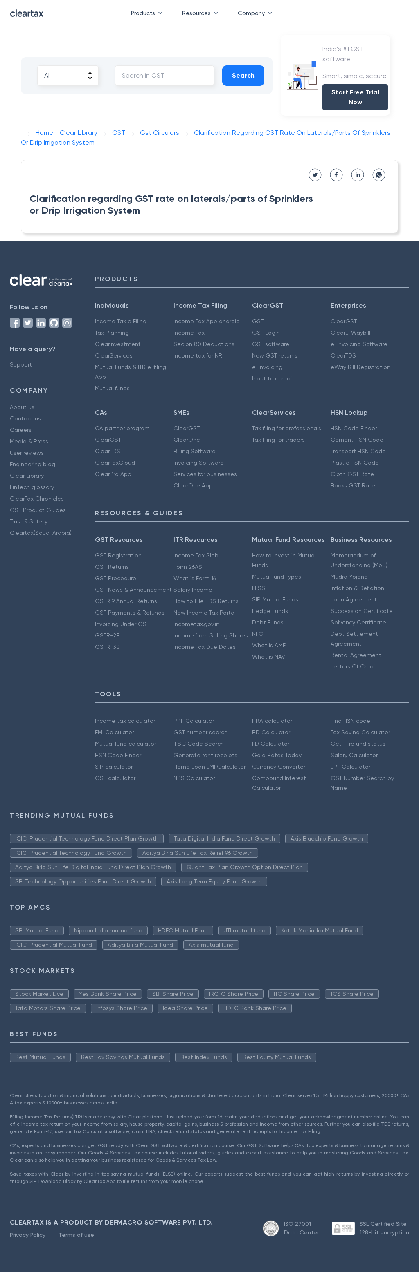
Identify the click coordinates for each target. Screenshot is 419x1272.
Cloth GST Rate (352, 474)
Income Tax (189, 332)
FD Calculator (270, 743)
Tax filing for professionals (286, 428)
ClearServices (114, 355)
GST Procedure (115, 578)
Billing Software (194, 451)
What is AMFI (269, 645)
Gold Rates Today (277, 755)
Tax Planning (112, 332)
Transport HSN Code (358, 451)
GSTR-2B (107, 635)
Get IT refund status (358, 743)
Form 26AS (187, 566)
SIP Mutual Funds (275, 599)
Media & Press (29, 441)
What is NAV (268, 656)
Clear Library (27, 475)
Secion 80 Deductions (203, 344)
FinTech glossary (32, 487)
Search (243, 75)
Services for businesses (205, 474)
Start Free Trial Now (355, 97)
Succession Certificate (362, 611)
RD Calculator (271, 732)
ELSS (258, 588)
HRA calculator (272, 721)
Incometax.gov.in (196, 624)
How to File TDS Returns (206, 601)
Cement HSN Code (357, 439)
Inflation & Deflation (357, 588)
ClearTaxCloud (115, 462)
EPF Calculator (350, 766)
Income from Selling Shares (210, 635)
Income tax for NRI (198, 355)
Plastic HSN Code (355, 462)
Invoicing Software (198, 462)
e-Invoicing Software (359, 344)
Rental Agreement (356, 655)
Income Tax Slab (196, 555)
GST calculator (115, 778)
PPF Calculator (193, 721)
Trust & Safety (28, 521)
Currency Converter (278, 766)
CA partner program (122, 428)
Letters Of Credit (354, 666)
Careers (21, 430)
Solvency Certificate (358, 622)
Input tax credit (273, 378)
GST (258, 321)
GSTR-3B (107, 647)
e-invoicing (267, 367)
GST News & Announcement (133, 589)
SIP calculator (114, 766)
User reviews (27, 452)
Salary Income (192, 589)
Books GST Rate (353, 485)
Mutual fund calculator (125, 743)
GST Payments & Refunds (129, 612)
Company (251, 13)
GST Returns (112, 566)
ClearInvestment (118, 344)
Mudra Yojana (349, 576)
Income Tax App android (206, 321)
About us (22, 407)
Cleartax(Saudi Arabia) (41, 533)
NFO (258, 633)
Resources (196, 13)
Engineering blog (32, 464)
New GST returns (274, 355)
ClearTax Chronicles (37, 498)
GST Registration (118, 555)
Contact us (25, 418)
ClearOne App (193, 485)
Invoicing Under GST (122, 624)
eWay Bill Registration (360, 367)
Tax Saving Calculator (360, 732)
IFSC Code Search (198, 743)
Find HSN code (350, 721)
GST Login (266, 332)
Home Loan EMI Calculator (209, 766)
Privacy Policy (27, 1235)
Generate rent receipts (205, 755)
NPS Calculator (194, 778)
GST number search (200, 732)
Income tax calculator (125, 721)
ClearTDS (343, 355)
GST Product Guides (38, 510)
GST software (270, 344)
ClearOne (186, 439)
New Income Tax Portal (204, 612)
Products (143, 13)
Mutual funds (112, 388)
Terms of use (76, 1235)
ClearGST (344, 321)
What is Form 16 (194, 578)
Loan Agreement (354, 599)
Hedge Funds (270, 611)
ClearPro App (113, 474)
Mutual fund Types (276, 576)
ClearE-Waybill (350, 332)
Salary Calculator (354, 755)
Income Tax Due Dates (204, 647)
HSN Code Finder (354, 428)
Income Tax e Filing (120, 321)
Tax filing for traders (278, 439)
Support (21, 364)
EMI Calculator (114, 732)
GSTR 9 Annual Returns (126, 601)
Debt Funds (268, 622)
